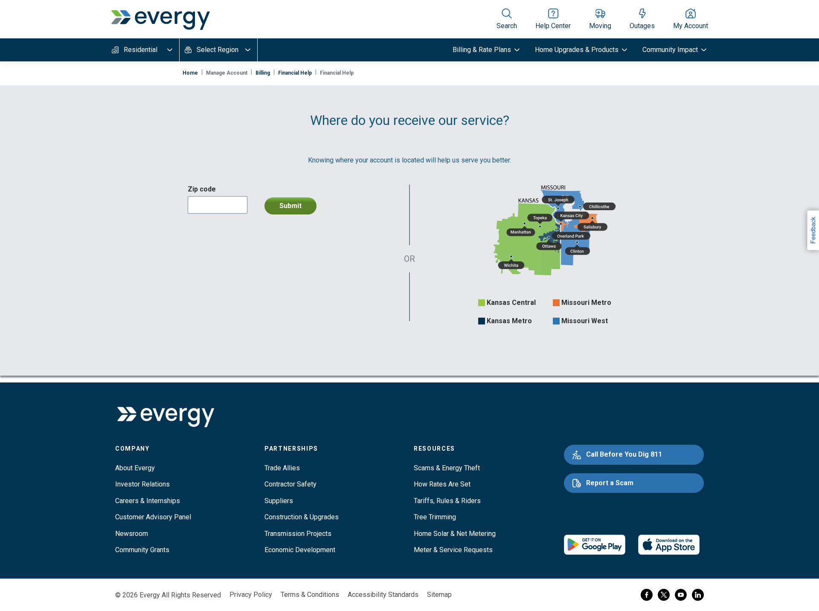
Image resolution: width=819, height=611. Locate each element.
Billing (263, 73)
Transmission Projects (297, 534)
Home (190, 73)
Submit (290, 206)
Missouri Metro (586, 302)
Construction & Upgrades (301, 517)
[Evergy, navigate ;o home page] (165, 417)
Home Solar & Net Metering (455, 534)
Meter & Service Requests (453, 550)
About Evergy (135, 468)
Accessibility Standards (383, 595)
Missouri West (584, 321)
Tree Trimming (435, 517)
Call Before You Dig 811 (624, 454)
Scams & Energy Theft (447, 468)
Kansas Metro (509, 321)
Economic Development (299, 550)
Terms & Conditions (310, 595)
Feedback (812, 230)
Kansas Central (511, 302)
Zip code (202, 189)
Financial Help (295, 73)
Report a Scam (609, 483)
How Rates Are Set (442, 484)
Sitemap (439, 595)
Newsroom (131, 534)
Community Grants (142, 550)
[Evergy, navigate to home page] (160, 19)
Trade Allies (282, 468)
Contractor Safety (290, 484)
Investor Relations (142, 484)
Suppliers (278, 501)
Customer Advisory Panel (153, 517)
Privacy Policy (250, 595)
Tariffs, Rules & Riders (447, 501)
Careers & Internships (147, 501)
